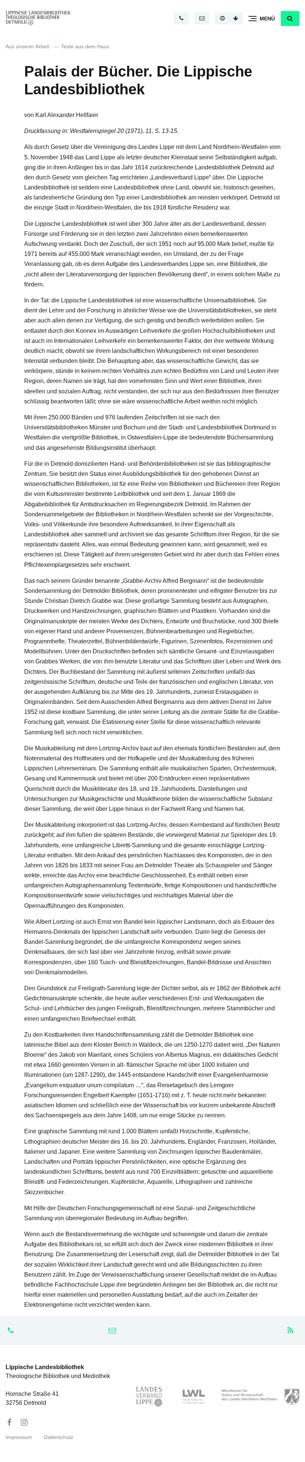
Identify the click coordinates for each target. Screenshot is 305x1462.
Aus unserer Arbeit (27, 46)
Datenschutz (58, 1437)
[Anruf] (181, 18)
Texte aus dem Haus (85, 46)
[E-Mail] (202, 18)
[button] (290, 18)
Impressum (19, 1437)
